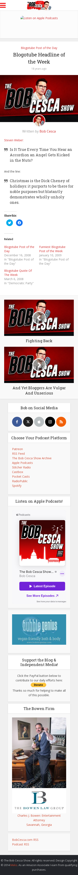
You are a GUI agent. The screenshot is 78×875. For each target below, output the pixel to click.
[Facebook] (17, 422)
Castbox (17, 472)
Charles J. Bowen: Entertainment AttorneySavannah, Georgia (39, 820)
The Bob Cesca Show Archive (32, 458)
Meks (13, 865)
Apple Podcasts (22, 463)
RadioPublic (20, 481)
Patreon (17, 449)
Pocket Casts (21, 476)
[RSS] (61, 422)
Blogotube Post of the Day (39, 48)
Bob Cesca (48, 131)
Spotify (16, 486)
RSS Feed (18, 454)
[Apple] (39, 422)
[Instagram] (50, 422)
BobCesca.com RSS (25, 840)
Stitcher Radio (21, 467)
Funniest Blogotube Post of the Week (52, 249)
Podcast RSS (20, 844)
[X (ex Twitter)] (28, 422)
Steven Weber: (14, 140)
